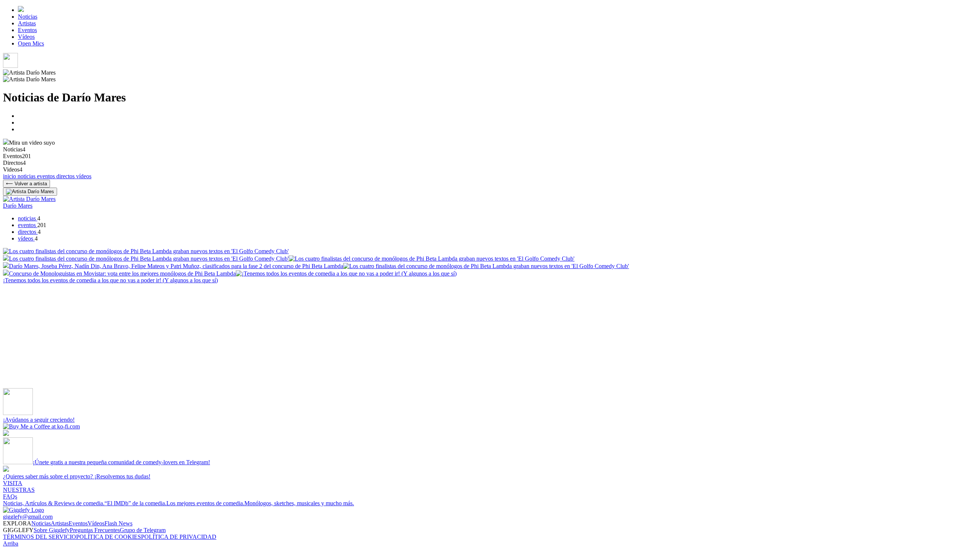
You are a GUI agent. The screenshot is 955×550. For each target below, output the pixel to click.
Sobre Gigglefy (52, 530)
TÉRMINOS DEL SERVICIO (39, 537)
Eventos (27, 30)
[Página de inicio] (21, 10)
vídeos (83, 176)
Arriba (10, 543)
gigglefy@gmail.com (28, 516)
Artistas (27, 23)
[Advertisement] (227, 336)
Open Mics (31, 43)
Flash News (118, 523)
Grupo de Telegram (143, 530)
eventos (46, 176)
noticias (27, 176)
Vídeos (26, 37)
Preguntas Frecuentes (95, 530)
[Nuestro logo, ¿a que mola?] (23, 510)
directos (66, 176)
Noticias (27, 16)
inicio (10, 176)
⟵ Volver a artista (26, 183)
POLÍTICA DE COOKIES (108, 537)
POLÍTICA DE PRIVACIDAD (178, 537)
